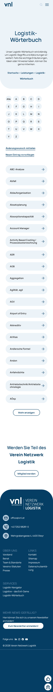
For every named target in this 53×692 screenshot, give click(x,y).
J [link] (8, 114)
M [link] (31, 114)
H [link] (31, 106)
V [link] (23, 129)
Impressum (34, 562)
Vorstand (7, 554)
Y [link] (8, 136)
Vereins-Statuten (12, 566)
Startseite (13, 72)
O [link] (9, 121)
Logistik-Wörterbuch (13, 595)
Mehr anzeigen (26, 412)
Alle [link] (9, 99)
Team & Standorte (12, 562)
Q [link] (24, 121)
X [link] (38, 129)
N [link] (38, 114)
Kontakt (32, 554)
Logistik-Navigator (12, 587)
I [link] (38, 106)
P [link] (16, 121)
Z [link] (16, 136)
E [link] (8, 106)
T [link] (8, 129)
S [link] (38, 121)
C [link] (31, 99)
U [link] (16, 129)
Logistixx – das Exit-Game (16, 591)
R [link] (31, 121)
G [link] (24, 106)
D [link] (38, 99)
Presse (6, 570)
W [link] (31, 129)
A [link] (16, 99)
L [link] (23, 114)
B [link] (23, 99)
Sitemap (32, 558)
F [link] (16, 106)
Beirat (6, 558)
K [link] (16, 114)
